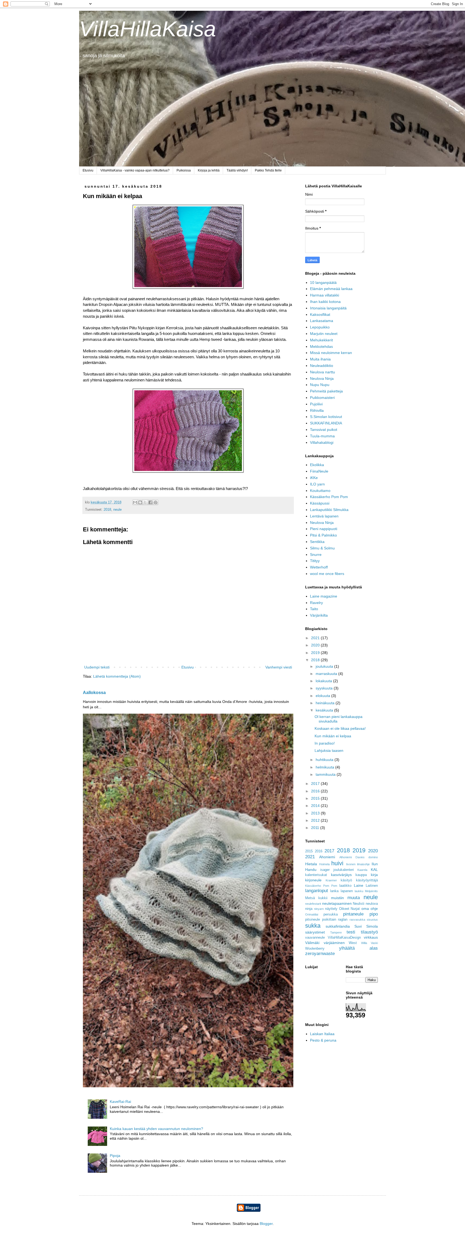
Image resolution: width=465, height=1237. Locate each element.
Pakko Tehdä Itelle (268, 170)
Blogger (266, 1223)
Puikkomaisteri (322, 397)
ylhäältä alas (358, 948)
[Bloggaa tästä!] (140, 502)
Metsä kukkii (316, 898)
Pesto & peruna (323, 1040)
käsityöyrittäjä (367, 880)
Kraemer (331, 880)
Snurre (316, 554)
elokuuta (323, 695)
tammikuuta (326, 774)
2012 (316, 820)
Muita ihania (320, 359)
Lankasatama (321, 321)
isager (325, 870)
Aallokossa (94, 692)
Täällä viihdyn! (237, 170)
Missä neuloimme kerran (331, 353)
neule (117, 510)
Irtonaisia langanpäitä (328, 308)
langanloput (316, 890)
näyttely (331, 909)
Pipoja (115, 1155)
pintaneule (353, 914)
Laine (358, 885)
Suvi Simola (366, 926)
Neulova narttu (322, 372)
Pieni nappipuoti (323, 529)
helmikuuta (325, 767)
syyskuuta (325, 688)
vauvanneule (315, 937)
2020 (316, 645)
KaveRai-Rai (120, 1101)
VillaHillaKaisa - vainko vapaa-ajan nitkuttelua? (135, 170)
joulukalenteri (343, 870)
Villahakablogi (321, 442)
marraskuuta (327, 673)
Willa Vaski (369, 943)
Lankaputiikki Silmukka (329, 509)
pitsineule (312, 919)
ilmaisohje (363, 864)
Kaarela (362, 869)
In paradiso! (325, 743)
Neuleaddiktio (321, 365)
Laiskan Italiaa (322, 1034)
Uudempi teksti (97, 667)
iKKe (314, 478)
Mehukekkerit (321, 340)
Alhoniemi (345, 857)
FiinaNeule (319, 471)
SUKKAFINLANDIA (326, 423)
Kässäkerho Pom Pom (329, 497)
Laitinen (372, 886)
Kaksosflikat (320, 314)
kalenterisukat (316, 875)
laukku (359, 891)
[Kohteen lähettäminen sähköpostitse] (135, 502)
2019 (316, 652)
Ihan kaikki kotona (325, 301)
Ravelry (316, 602)
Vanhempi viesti (278, 667)
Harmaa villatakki (324, 295)
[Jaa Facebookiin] (150, 502)
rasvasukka (357, 919)
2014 (316, 805)
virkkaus (371, 937)
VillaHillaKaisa (147, 29)
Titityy (315, 561)
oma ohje (369, 908)
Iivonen (350, 864)
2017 (316, 783)
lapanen (347, 891)
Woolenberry (315, 948)
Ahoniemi (327, 857)
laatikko (345, 886)
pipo (373, 914)
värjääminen (334, 943)
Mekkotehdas (321, 346)
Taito (314, 609)
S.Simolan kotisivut (326, 416)
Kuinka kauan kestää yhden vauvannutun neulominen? (156, 1129)
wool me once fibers (327, 573)
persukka (330, 914)
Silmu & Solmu (322, 548)
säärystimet (315, 932)
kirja (374, 875)
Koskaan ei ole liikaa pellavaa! (340, 728)
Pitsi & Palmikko (323, 535)
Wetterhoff (319, 567)
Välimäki (312, 943)
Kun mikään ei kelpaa (333, 736)
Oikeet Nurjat (349, 909)
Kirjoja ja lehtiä (209, 170)
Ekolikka (317, 465)
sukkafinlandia (338, 926)
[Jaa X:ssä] (145, 502)
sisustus (372, 919)
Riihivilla (317, 410)
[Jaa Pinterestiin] (155, 502)
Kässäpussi (319, 503)
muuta (353, 897)
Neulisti (358, 904)
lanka (334, 891)
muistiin (337, 898)
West (353, 943)
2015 (316, 798)
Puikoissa (184, 170)
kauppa (361, 875)
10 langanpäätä (323, 282)
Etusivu (88, 170)
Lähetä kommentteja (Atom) (117, 676)
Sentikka (317, 541)
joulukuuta (325, 666)
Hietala (311, 864)
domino (373, 857)
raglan (342, 919)
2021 (316, 638)
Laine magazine (323, 596)
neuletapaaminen (337, 903)
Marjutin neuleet (323, 333)
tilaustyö (369, 932)
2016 (316, 791)
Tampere (336, 932)
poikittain (329, 919)
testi (351, 932)
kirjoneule (313, 880)
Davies (360, 857)
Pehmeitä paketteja (326, 391)
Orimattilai (311, 914)
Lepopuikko (320, 327)
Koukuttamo (320, 490)
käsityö (346, 880)
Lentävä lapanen (324, 516)
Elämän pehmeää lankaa (331, 289)
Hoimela (324, 864)
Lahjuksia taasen (329, 750)
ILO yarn (317, 484)
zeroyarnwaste (320, 953)
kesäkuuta (325, 710)
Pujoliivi (316, 404)
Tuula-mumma (322, 436)
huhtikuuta (325, 759)
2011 (315, 827)
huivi (337, 863)
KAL (374, 869)
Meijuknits (371, 891)
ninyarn (319, 908)
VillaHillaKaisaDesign (344, 937)
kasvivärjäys (341, 875)
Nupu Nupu (319, 384)
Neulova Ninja (322, 378)
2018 (107, 510)
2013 (316, 813)
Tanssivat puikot (323, 429)
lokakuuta (324, 681)
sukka (312, 925)
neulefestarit (313, 903)
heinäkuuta (326, 703)
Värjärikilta (319, 615)
